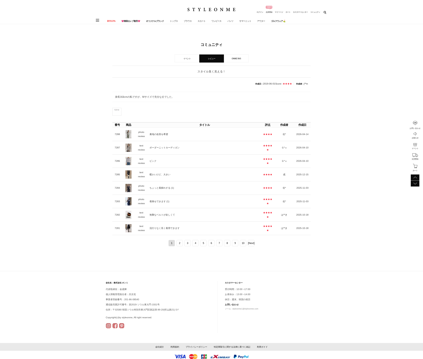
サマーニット (245, 21)
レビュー (211, 58)
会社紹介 (159, 347)
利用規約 (175, 347)
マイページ (279, 12)
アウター (261, 21)
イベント (415, 148)
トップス (174, 21)
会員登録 (269, 12)
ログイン (260, 12)
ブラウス (188, 21)
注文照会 (415, 159)
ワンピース (216, 21)
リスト (117, 110)
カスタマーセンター (300, 12)
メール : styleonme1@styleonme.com (241, 309)
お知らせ (415, 138)
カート (288, 12)
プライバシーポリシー (196, 347)
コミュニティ (315, 12)
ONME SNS (236, 58)
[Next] (251, 243)
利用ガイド (262, 347)
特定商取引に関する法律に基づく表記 (232, 347)
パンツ (230, 21)
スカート (202, 21)
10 (243, 243)
